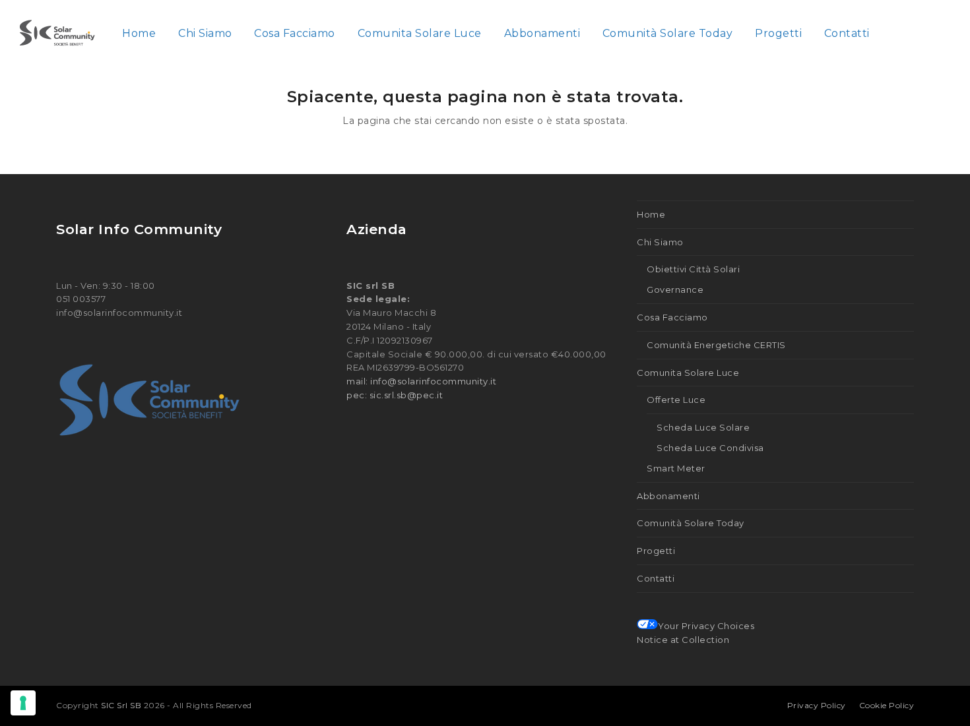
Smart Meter (676, 468)
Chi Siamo (660, 242)
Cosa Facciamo (672, 317)
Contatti (655, 578)
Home (651, 214)
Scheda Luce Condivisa (710, 447)
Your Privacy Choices (706, 625)
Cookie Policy (887, 705)
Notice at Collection (683, 639)
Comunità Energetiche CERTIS (716, 345)
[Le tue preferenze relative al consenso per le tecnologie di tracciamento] (23, 702)
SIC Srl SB (122, 705)
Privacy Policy (816, 705)
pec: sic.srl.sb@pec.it (394, 395)
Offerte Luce (676, 399)
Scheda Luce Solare (703, 427)
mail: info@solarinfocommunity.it (421, 381)
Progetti (656, 550)
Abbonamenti (668, 496)
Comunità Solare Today (690, 523)
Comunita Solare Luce (688, 372)
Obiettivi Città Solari (693, 269)
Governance (675, 289)
